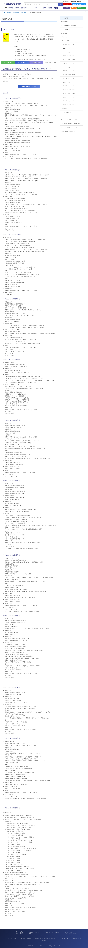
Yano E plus (64, 108)
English (66, 1)
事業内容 (11, 8)
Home (5, 8)
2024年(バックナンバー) (69, 52)
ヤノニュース (65, 40)
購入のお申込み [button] (22, 62)
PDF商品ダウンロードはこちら (29, 86)
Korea (74, 1)
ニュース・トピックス (34, 8)
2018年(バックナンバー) (69, 74)
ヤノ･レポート (66, 37)
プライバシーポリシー (13, 938)
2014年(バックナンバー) (69, 89)
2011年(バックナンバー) (69, 101)
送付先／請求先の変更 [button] (50, 62)
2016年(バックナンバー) (69, 82)
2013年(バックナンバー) (69, 93)
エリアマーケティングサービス (69, 127)
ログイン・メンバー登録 (79, 4)
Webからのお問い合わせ (70, 933)
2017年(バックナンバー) (69, 78)
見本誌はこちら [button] (8, 62)
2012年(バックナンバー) (69, 97)
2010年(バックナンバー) (69, 104)
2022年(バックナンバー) (69, 59)
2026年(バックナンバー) (69, 44)
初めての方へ (68, 4)
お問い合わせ (82, 7)
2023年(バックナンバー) (69, 55)
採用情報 (50, 8)
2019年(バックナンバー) (69, 70)
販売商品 (17, 8)
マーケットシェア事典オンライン (69, 119)
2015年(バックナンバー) (69, 86)
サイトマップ (82, 1)
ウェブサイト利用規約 (26, 938)
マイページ (67, 7)
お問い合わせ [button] (37, 62)
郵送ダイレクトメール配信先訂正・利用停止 (45, 938)
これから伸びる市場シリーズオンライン (71, 123)
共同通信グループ (77, 938)
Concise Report (65, 116)
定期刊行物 (64, 33)
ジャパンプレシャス (66, 112)
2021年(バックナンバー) (69, 63)
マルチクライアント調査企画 (68, 25)
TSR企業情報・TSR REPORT (68, 131)
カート (74, 7)
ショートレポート (65, 29)
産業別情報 (24, 8)
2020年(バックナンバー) (69, 67)
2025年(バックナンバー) (69, 48)
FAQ (69, 938)
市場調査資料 (64, 21)
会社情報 (43, 8)
